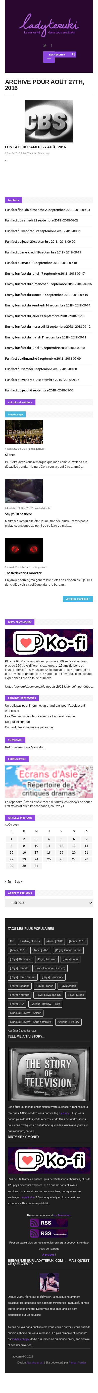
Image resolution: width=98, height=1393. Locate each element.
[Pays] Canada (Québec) (50, 968)
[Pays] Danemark (52, 977)
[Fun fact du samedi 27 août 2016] (49, 121)
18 (49, 852)
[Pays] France (44, 985)
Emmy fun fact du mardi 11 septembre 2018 (37, 337)
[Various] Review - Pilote (45, 1003)
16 (24, 852)
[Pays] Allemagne (20, 959)
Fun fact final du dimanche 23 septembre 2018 (39, 209)
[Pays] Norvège (19, 994)
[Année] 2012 (54, 941)
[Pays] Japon (68, 985)
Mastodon (37, 747)
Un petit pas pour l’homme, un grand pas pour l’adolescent (45, 705)
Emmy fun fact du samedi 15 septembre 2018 (38, 294)
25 (49, 859)
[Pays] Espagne (19, 985)
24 (36, 859)
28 (86, 859)
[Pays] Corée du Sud (22, 977)
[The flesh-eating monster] (25, 563)
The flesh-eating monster (23, 573)
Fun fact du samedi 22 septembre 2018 (33, 220)
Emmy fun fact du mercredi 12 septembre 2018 (39, 326)
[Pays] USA (17, 1003)
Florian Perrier (77, 1362)
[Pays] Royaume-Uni (48, 994)
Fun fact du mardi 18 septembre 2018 (32, 262)
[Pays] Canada (19, 968)
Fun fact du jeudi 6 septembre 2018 (31, 390)
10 (36, 846)
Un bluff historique (17, 722)
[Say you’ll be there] (25, 504)
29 (11, 866)
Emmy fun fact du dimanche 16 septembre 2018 (40, 284)
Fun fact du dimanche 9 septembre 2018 (34, 358)
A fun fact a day (40, 153)
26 (61, 859)
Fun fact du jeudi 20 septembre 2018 (31, 241)
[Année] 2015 (77, 941)
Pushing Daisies (30, 941)
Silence (10, 454)
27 (74, 859)
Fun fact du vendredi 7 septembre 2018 (33, 379)
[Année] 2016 (18, 950)
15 (11, 852)
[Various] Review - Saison (25, 1012)
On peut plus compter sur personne (29, 727)
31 (36, 866)
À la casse (12, 711)
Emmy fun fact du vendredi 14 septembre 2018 (39, 305)
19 (61, 852)
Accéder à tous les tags (22, 1030)
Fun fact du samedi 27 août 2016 (35, 146)
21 (86, 852)
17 (36, 852)
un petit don (33, 674)
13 (74, 846)
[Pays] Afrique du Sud (68, 950)
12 (61, 846)
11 (49, 846)
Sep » (19, 881)
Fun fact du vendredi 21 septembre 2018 (34, 231)
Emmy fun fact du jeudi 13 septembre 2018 (36, 316)
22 (11, 859)
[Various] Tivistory (68, 1021)
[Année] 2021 (41, 950)
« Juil (8, 881)
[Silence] (25, 445)
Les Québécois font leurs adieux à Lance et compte (40, 716)
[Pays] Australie (46, 959)
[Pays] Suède (76, 994)
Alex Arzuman (34, 1362)
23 (24, 859)
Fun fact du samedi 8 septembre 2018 (32, 369)
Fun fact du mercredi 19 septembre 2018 (34, 252)
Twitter (44, 45)
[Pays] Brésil (70, 959)
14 (86, 846)
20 (74, 852)
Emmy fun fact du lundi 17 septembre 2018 (36, 273)
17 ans (63, 665)
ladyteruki (38, 448)
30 (24, 866)
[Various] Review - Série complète (30, 1021)
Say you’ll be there (18, 514)
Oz (12, 941)
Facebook (51, 45)
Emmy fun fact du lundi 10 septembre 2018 (36, 347)
